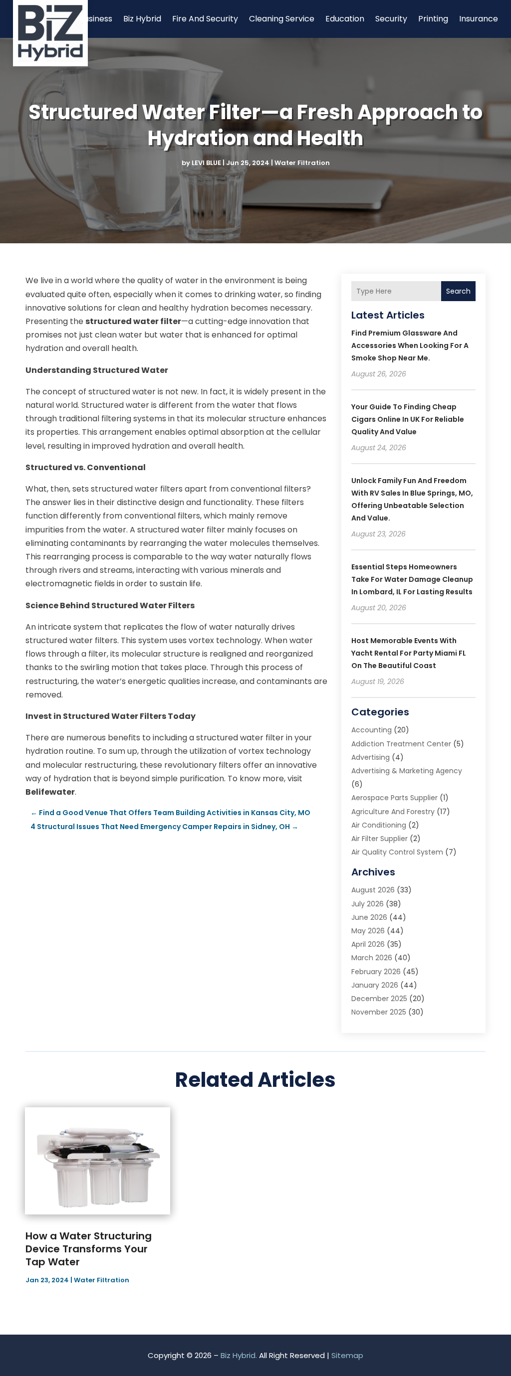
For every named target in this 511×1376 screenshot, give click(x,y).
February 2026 (376, 972)
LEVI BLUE (206, 163)
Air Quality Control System (397, 852)
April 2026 (368, 944)
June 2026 (369, 917)
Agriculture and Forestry (393, 812)
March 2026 (371, 958)
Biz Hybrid (142, 18)
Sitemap (347, 1355)
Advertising (370, 757)
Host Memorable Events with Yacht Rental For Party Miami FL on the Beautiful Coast (408, 653)
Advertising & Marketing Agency (406, 771)
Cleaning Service (281, 18)
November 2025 (378, 1012)
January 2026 (374, 985)
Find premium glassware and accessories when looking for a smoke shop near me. (410, 345)
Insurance (478, 18)
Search (458, 291)
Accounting (371, 730)
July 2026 (367, 904)
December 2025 (379, 999)
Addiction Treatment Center (401, 744)
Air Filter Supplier (379, 839)
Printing (433, 18)
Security (391, 18)
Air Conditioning (378, 825)
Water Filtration (302, 163)
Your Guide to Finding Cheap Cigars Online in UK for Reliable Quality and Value (407, 419)
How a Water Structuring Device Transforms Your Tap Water (88, 1249)
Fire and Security (205, 18)
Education (344, 18)
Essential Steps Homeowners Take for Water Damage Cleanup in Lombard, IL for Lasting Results (412, 579)
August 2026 (373, 890)
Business (95, 18)
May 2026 (368, 931)
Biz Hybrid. (239, 1355)
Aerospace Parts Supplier (394, 798)
